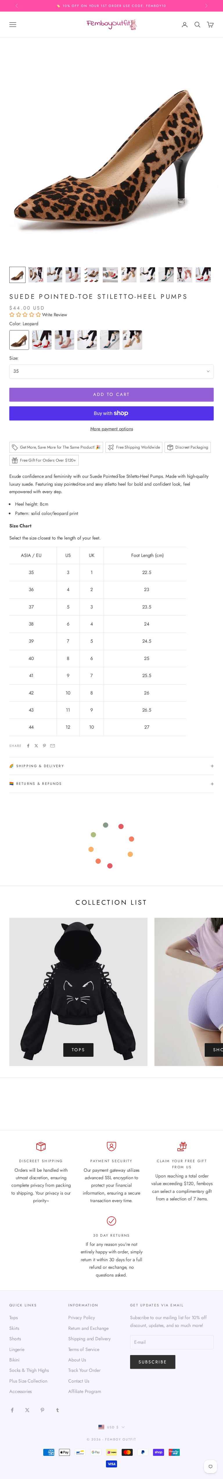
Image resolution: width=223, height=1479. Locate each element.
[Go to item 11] (203, 275)
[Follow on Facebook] (12, 1410)
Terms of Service (83, 1349)
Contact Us (78, 1381)
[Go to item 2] (36, 275)
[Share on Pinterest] (44, 745)
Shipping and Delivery (89, 1338)
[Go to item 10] (185, 275)
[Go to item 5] (92, 275)
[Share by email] (52, 745)
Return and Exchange (88, 1328)
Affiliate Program (84, 1391)
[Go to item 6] (110, 275)
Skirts (14, 1328)
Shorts (15, 1338)
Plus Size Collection (28, 1381)
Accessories (20, 1391)
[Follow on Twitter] (27, 1410)
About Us (77, 1359)
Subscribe (153, 1362)
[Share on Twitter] (36, 745)
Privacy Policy (81, 1317)
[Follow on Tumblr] (57, 1410)
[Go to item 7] (129, 275)
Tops (78, 1050)
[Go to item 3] (54, 275)
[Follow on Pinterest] (42, 1410)
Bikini (14, 1359)
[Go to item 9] (166, 275)
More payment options (111, 428)
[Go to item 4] (73, 275)
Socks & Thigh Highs (29, 1370)
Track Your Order (84, 1370)
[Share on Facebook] (28, 745)
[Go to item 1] (17, 275)
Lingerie (16, 1349)
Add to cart (111, 394)
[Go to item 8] (147, 275)
